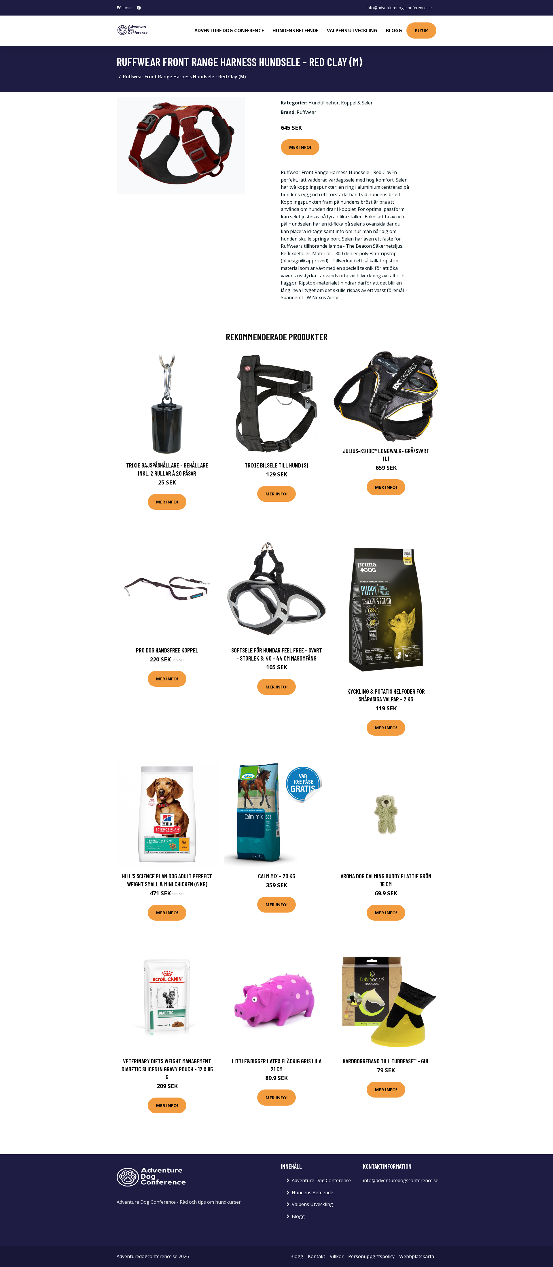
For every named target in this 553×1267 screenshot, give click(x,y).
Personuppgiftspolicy (371, 1256)
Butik (421, 30)
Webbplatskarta (416, 1256)
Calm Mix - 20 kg (276, 875)
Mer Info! (300, 147)
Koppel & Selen (357, 103)
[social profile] (139, 7)
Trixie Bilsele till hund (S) (276, 465)
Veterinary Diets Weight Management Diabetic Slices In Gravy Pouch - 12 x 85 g (167, 1068)
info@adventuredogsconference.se (399, 7)
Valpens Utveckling (352, 30)
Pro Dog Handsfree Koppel (167, 650)
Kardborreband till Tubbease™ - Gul (386, 1060)
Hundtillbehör (323, 103)
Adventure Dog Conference (229, 30)
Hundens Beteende (295, 30)
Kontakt (316, 1256)
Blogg (394, 30)
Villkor (337, 1256)
